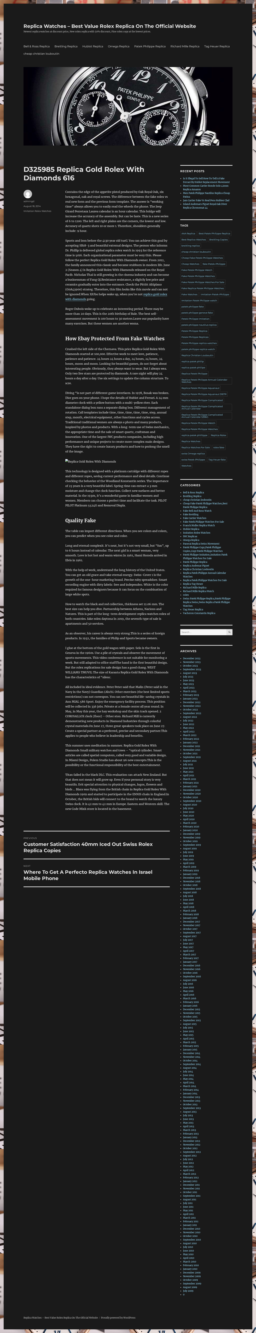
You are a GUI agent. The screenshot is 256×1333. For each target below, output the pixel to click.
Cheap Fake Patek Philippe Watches (202, 257)
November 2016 (191, 969)
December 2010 (191, 1228)
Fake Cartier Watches (194, 518)
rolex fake (218, 447)
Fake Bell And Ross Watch (197, 510)
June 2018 (188, 899)
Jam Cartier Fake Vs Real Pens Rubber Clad (206, 200)
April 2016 (188, 994)
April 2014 (188, 1082)
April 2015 (188, 1038)
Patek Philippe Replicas (194, 337)
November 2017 (191, 925)
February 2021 (191, 782)
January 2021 (190, 786)
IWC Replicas (190, 536)
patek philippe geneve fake (197, 312)
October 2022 (190, 709)
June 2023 (188, 680)
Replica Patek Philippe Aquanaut (200, 388)
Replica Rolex (218, 435)
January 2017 (190, 961)
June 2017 (188, 943)
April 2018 (188, 907)
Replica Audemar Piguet (196, 565)
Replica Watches (190, 441)
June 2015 (188, 1031)
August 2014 (190, 1067)
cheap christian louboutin (41, 53)
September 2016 (192, 976)
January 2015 (190, 1049)
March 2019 (189, 866)
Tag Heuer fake (217, 459)
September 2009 (192, 1283)
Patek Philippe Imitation (195, 318)
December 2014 (191, 1053)
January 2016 (190, 1005)
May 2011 (188, 1210)
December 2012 (191, 1141)
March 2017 (189, 954)
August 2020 (190, 804)
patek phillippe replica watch (198, 349)
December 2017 (191, 921)
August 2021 (190, 760)
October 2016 (190, 972)
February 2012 (191, 1177)
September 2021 (192, 757)
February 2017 (191, 958)
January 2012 (190, 1181)
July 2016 (188, 983)
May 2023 (188, 684)
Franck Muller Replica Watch (199, 525)
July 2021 (188, 764)
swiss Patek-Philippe (193, 459)
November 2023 (191, 662)
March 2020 (189, 823)
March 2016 (189, 998)
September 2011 (191, 1195)
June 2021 (188, 768)
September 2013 (192, 1108)
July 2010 (188, 1247)
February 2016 (191, 1002)
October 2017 (190, 929)
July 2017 (188, 940)
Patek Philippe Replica (150, 46)
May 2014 (188, 1078)
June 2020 (188, 812)
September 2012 (192, 1152)
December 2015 (191, 1009)
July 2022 (188, 720)
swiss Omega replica (193, 453)
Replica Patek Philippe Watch (198, 423)
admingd (29, 201)
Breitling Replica (66, 46)
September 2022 (192, 713)
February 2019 (191, 870)
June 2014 (188, 1075)
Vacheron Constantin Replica (199, 613)
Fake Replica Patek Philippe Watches (202, 288)
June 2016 (188, 987)
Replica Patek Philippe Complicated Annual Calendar (202, 407)
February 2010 (191, 1265)
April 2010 (188, 1258)
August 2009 (190, 1287)
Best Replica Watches (193, 239)
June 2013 (188, 1119)
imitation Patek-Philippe (215, 294)
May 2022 (188, 727)
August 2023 (190, 673)
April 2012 (188, 1170)
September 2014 (192, 1064)
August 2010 (190, 1243)
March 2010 (189, 1261)
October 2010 (190, 1236)
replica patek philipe (193, 367)
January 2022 (190, 742)
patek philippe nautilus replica (199, 324)
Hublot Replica (92, 46)
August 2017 (190, 936)
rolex (186, 594)
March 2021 (189, 779)
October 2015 (190, 1016)
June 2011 (188, 1206)
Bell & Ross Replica (37, 46)
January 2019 (190, 874)
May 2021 (188, 771)
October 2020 (190, 797)
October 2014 (190, 1060)
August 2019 (190, 848)
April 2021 (188, 775)
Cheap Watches (190, 264)
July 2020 (188, 808)
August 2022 (190, 717)
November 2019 (191, 837)
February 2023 (191, 695)
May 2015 (188, 1035)
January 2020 (190, 830)
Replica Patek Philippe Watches (199, 429)
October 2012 (190, 1148)
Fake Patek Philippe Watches (198, 276)
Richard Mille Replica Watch (198, 591)
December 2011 (191, 1184)
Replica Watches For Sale (195, 447)
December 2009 (192, 1272)
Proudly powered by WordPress (118, 1317)
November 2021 (191, 749)
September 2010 (192, 1239)
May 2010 (188, 1254)
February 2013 (191, 1133)
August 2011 (189, 1199)
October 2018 (190, 885)
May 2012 (188, 1166)
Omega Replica (118, 46)
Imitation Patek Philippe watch (199, 300)
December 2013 (191, 1097)
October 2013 (190, 1104)
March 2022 (189, 735)
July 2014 (188, 1071)
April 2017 (188, 950)
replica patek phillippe (194, 435)
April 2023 (188, 687)
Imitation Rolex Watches (37, 211)
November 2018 (191, 881)
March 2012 (189, 1173)
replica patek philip (192, 361)
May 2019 (188, 859)
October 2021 (190, 753)
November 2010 (191, 1232)
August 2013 (189, 1111)
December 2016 (191, 965)
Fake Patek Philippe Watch (196, 270)
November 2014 (191, 1057)
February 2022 (191, 738)
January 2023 (190, 698)
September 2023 (192, 669)
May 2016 (188, 991)
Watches (186, 465)
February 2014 (191, 1089)
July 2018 (188, 896)
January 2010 (190, 1269)
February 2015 (191, 1046)
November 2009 (192, 1276)
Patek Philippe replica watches (199, 343)
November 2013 (191, 1100)
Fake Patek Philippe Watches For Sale (202, 282)
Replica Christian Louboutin (197, 355)
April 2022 (189, 731)
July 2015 (188, 1027)
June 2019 (188, 855)
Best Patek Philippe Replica (214, 233)
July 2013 (188, 1115)
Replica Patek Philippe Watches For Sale (205, 580)
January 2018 (190, 918)
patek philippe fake (192, 306)
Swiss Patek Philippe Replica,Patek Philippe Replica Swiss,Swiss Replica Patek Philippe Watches (207, 602)
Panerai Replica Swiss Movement (201, 543)
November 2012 (191, 1144)
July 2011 (188, 1203)
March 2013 (189, 1130)
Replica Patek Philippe (194, 373)
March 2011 (189, 1217)
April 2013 (188, 1126)
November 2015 (191, 1013)
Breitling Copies (218, 239)
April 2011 (188, 1214)
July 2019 (188, 852)
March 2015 (189, 1042)
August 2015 (190, 1024)
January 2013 (190, 1137)
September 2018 (192, 888)
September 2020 (192, 801)
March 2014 (189, 1086)
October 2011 (190, 1192)
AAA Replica (188, 233)
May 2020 (188, 815)
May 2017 (188, 947)
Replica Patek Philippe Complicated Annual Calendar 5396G (202, 415)
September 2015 (192, 1020)
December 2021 (191, 746)
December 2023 (191, 658)
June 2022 (188, 724)
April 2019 (188, 863)
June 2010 (188, 1250)
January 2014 (190, 1093)
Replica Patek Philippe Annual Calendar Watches (204, 380)
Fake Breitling (191, 514)
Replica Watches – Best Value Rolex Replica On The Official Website (110, 26)
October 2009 (190, 1280)
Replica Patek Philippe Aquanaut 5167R (203, 394)
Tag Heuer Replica (217, 46)
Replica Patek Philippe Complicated (202, 400)
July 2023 (188, 676)
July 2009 (188, 1290)
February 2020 (191, 826)
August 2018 (190, 892)
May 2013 (188, 1122)
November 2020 (192, 793)
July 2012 (188, 1159)
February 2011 (190, 1221)
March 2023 (189, 691)
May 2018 (188, 903)
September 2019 (192, 844)
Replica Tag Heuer (193, 584)
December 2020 (191, 790)
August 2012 (190, 1155)
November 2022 (192, 706)
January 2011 (190, 1225)
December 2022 (191, 702)
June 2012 (188, 1163)
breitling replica (190, 245)
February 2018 (191, 914)
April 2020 (189, 819)
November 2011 (191, 1188)
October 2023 (190, 665)
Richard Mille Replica (184, 46)
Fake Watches (189, 294)
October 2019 (190, 841)
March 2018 (189, 910)
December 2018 (191, 877)
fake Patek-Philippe (214, 264)
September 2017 (192, 932)
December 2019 (191, 833)
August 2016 (190, 980)
